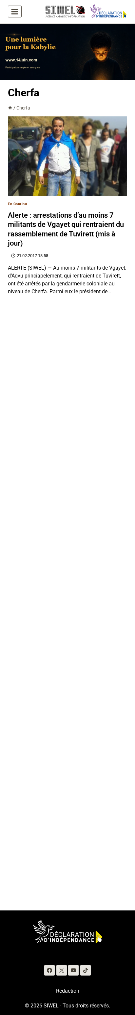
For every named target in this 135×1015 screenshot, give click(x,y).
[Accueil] (10, 107)
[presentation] (67, 156)
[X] (61, 970)
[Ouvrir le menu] (15, 11)
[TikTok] (85, 970)
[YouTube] (73, 970)
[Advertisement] (67, 607)
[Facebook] (49, 970)
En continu (17, 204)
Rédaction (67, 991)
